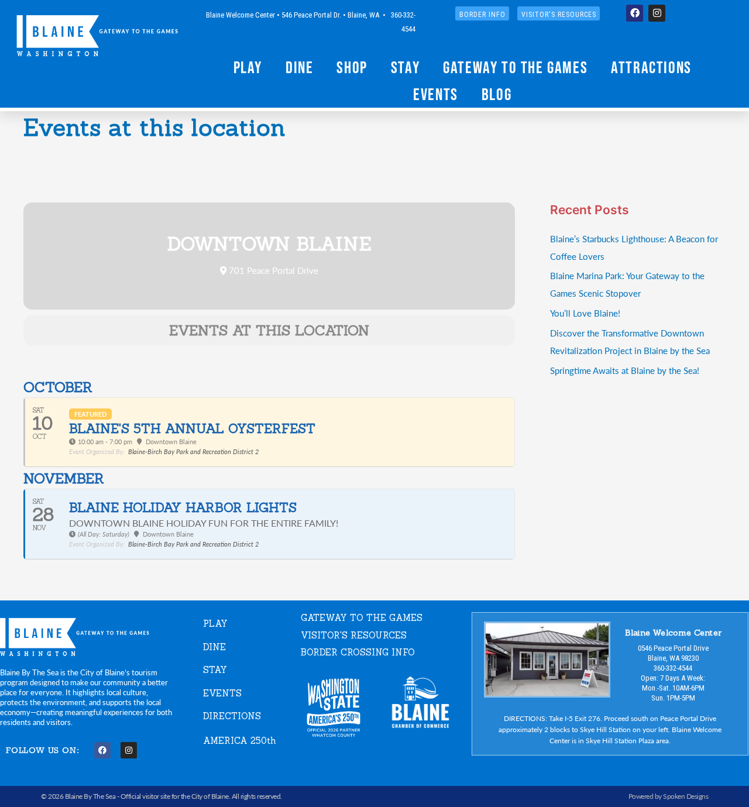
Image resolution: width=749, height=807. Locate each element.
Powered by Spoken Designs (668, 796)
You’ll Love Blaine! (585, 313)
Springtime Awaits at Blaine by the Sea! (624, 370)
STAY (215, 669)
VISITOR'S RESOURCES (354, 635)
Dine (299, 67)
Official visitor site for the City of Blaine (175, 796)
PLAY (215, 623)
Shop (351, 67)
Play (247, 67)
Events (435, 94)
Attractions (651, 67)
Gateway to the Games (515, 67)
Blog (496, 94)
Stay (405, 67)
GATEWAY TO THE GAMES (361, 617)
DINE (214, 647)
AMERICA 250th (239, 740)
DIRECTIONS (232, 716)
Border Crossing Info (358, 652)
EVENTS (222, 693)
